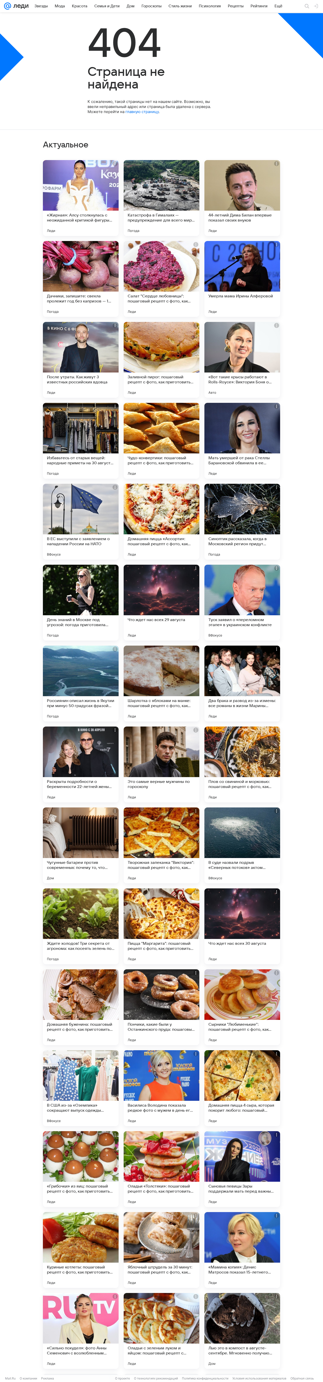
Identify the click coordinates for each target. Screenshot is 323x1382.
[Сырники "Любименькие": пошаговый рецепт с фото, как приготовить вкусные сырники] (242, 1007)
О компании (28, 1378)
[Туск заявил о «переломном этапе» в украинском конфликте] (242, 603)
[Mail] (7, 6)
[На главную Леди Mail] (20, 6)
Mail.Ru (10, 1378)
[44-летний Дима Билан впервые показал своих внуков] (242, 198)
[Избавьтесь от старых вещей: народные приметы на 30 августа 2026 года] (81, 441)
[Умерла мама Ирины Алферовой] (242, 279)
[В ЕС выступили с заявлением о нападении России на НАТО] (81, 522)
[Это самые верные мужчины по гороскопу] (161, 764)
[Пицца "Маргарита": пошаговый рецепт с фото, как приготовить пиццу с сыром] (161, 926)
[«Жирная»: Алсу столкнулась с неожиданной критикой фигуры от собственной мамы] (81, 198)
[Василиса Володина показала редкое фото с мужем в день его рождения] (161, 1088)
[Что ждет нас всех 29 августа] (161, 603)
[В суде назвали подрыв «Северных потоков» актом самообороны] (242, 845)
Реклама (47, 1378)
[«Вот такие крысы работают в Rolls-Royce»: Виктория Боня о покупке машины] (242, 360)
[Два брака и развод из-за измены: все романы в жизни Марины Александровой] (242, 683)
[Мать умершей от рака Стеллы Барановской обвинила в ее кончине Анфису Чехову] (242, 441)
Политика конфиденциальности (205, 1378)
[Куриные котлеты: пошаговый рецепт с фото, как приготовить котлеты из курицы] (81, 1250)
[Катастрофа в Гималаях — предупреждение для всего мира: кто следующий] (161, 198)
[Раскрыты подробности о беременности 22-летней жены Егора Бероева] (81, 764)
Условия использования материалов (259, 1378)
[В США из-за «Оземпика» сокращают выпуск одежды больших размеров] (81, 1088)
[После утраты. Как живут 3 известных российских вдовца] (81, 360)
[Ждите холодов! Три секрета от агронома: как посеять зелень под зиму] (81, 926)
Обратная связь (302, 1378)
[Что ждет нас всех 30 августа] (242, 926)
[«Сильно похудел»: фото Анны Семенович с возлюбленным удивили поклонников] (81, 1331)
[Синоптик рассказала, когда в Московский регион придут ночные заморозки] (242, 522)
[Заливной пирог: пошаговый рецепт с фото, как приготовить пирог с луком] (161, 360)
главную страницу (142, 111)
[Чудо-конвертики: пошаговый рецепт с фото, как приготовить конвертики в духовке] (161, 441)
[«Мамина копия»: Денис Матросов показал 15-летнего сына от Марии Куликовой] (242, 1250)
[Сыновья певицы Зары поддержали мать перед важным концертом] (242, 1169)
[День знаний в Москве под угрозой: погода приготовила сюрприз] (81, 603)
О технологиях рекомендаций (156, 1378)
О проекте (122, 1378)
